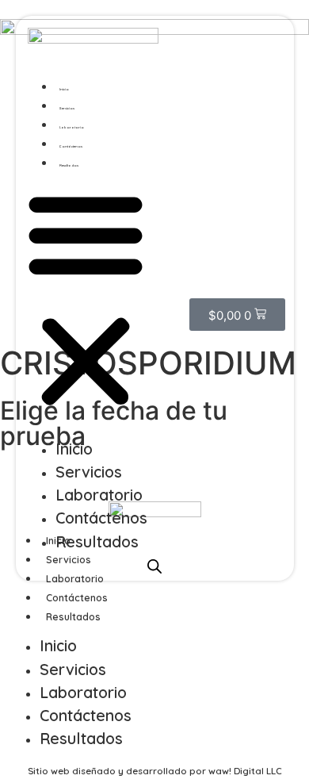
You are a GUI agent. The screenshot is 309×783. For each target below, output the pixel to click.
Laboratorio (71, 127)
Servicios (66, 108)
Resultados (68, 165)
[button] (85, 299)
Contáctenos (70, 146)
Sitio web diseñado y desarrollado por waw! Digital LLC (155, 771)
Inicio (64, 89)
